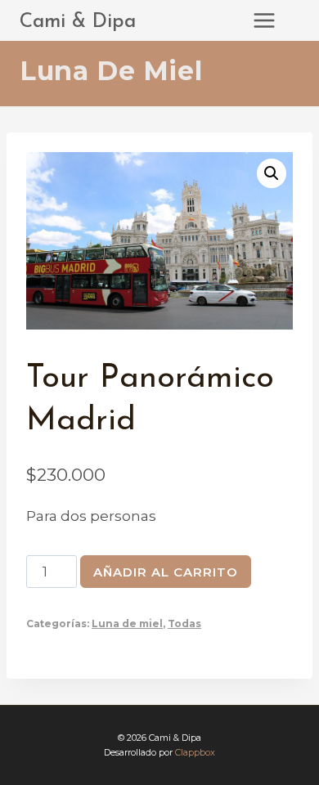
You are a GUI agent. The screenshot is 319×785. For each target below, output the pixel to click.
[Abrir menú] (272, 20)
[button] (271, 173)
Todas (184, 623)
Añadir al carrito (165, 572)
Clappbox (195, 752)
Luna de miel (111, 71)
